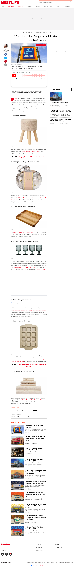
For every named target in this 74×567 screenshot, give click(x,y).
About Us (38, 544)
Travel (57, 6)
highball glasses (41, 269)
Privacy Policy (58, 547)
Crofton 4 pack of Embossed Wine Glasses (24, 267)
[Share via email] (5, 65)
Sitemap (57, 544)
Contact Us (39, 547)
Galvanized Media (38, 562)
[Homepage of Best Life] (6, 544)
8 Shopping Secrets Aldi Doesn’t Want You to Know (31, 157)
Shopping (20, 6)
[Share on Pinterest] (5, 61)
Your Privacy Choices (38, 566)
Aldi (15, 98)
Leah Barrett (6, 50)
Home (24, 32)
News (19, 416)
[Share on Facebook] (5, 55)
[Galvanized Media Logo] (5, 562)
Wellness (29, 6)
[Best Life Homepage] (10, 2)
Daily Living (11, 6)
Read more (35, 410)
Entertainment (48, 6)
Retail (26, 416)
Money (38, 6)
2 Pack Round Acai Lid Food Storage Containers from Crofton (29, 310)
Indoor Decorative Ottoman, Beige (31, 151)
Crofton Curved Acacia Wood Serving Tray (24, 232)
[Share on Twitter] (5, 58)
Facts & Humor (67, 6)
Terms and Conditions (41, 550)
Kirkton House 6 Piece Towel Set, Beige (32, 400)
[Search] (71, 2)
